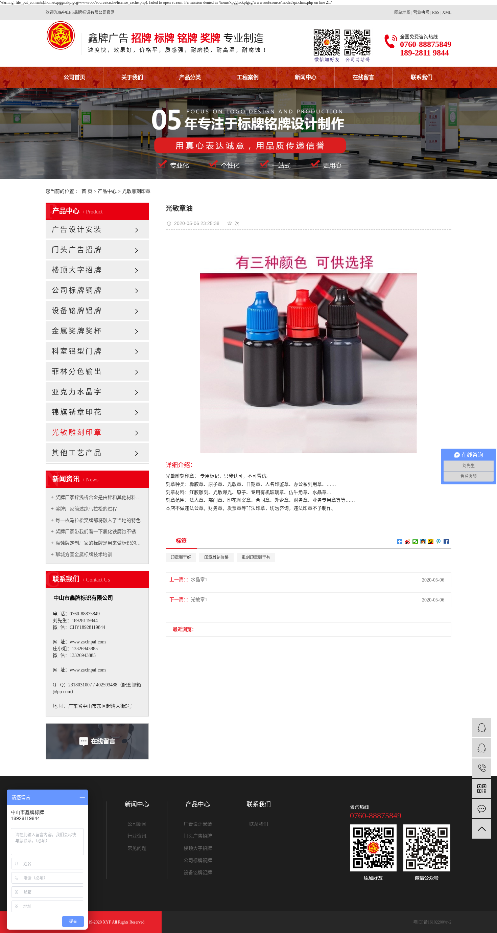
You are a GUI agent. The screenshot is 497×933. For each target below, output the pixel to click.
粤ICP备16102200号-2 (432, 922)
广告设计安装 (77, 229)
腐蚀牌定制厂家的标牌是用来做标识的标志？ (99, 543)
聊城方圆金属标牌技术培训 (83, 554)
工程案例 (248, 77)
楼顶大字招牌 (77, 270)
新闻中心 (305, 77)
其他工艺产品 (77, 453)
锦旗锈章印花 (77, 412)
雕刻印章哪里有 (256, 557)
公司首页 (74, 77)
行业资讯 (136, 836)
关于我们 (132, 77)
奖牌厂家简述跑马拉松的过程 (86, 508)
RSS (436, 12)
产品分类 (190, 77)
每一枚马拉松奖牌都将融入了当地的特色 (98, 520)
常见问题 (136, 848)
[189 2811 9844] (481, 768)
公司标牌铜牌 (77, 290)
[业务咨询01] (481, 727)
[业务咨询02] (481, 747)
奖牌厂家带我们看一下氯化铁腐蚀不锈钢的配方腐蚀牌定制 (99, 531)
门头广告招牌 (77, 250)
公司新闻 (136, 824)
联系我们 (421, 77)
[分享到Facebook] (446, 541)
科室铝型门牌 (77, 351)
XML (446, 12)
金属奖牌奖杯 (77, 331)
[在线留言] (481, 808)
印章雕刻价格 (216, 557)
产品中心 (107, 191)
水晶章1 (199, 579)
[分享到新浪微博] (407, 541)
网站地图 (402, 12)
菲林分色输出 (77, 371)
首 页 (86, 191)
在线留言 (363, 77)
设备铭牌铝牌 (77, 310)
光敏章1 (199, 599)
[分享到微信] (415, 541)
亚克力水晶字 (77, 392)
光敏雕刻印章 (136, 191)
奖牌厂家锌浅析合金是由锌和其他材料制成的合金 (99, 497)
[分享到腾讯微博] (439, 541)
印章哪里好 (181, 557)
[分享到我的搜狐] (431, 541)
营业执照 (421, 12)
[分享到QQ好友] (423, 541)
